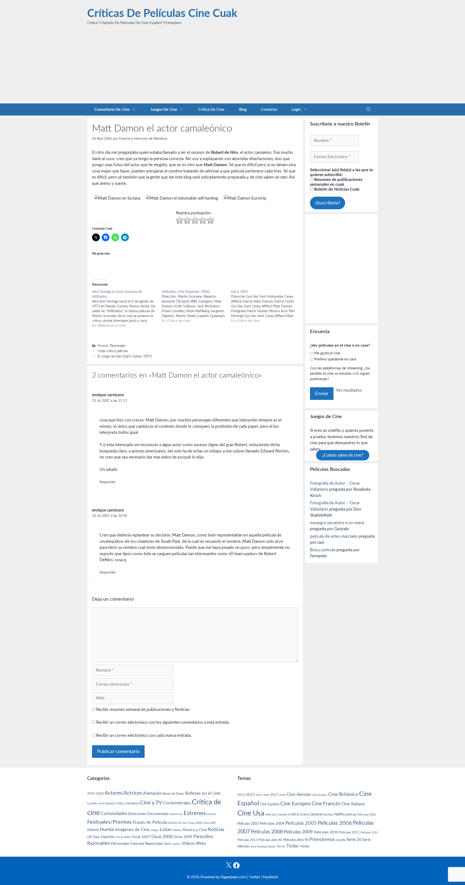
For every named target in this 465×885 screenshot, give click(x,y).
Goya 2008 (195, 822)
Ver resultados (349, 390)
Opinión (108, 837)
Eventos (211, 814)
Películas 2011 (349, 832)
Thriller (292, 846)
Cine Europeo (295, 803)
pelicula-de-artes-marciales (334, 536)
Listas (165, 829)
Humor (103, 346)
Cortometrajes (177, 803)
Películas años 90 (296, 840)
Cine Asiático (319, 795)
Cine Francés (326, 803)
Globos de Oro (177, 822)
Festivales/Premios (109, 822)
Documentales (158, 814)
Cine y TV (151, 802)
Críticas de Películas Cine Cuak (162, 13)
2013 (250, 795)
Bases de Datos (173, 793)
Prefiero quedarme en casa (335, 359)
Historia (93, 830)
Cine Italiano (353, 804)
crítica (293, 814)
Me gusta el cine (327, 353)
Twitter (254, 877)
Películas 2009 (298, 832)
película (351, 814)
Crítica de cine (211, 109)
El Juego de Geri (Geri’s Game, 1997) (125, 356)
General (316, 814)
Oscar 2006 (123, 837)
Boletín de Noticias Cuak (336, 189)
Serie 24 (353, 840)
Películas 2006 (335, 823)
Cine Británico (343, 794)
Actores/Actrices (123, 793)
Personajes (117, 346)
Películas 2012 (369, 832)
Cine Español (106, 803)
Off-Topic (93, 837)
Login (296, 109)
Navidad (328, 814)
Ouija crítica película (113, 351)
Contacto (269, 109)
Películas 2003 (248, 823)
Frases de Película (150, 822)
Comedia (282, 814)
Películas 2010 (326, 832)
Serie (167, 843)
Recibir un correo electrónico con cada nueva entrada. (144, 735)
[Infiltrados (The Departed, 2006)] (196, 306)
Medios (177, 830)
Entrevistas (176, 814)
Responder (108, 482)
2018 (282, 794)
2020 (100, 793)
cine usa (270, 814)
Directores (137, 814)
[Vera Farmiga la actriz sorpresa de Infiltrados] (127, 308)
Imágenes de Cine (132, 829)
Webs (201, 844)
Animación (152, 793)
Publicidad (137, 844)
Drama (304, 814)
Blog (243, 109)
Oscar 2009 (182, 837)
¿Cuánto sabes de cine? (342, 455)
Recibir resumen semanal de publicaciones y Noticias (142, 709)
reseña (340, 840)
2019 (91, 793)
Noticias (216, 829)
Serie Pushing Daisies (263, 846)
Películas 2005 (301, 823)
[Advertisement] (232, 67)
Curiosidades (114, 813)
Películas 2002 (366, 814)
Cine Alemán (299, 794)
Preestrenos (322, 839)
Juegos (155, 830)
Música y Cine (195, 830)
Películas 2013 (247, 839)
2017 (274, 795)
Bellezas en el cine (203, 793)
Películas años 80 (270, 840)
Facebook (270, 877)
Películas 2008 (267, 831)
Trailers (176, 844)
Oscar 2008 (161, 837)
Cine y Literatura (127, 803)
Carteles (92, 803)
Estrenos (195, 813)
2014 (266, 795)
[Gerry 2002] (266, 306)
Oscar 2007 (141, 837)
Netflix (339, 814)
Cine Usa (250, 813)
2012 (241, 795)
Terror (281, 846)
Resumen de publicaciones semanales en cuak (336, 182)
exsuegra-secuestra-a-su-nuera (337, 523)
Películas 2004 (272, 823)
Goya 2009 (209, 823)
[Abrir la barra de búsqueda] (368, 109)
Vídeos (188, 843)
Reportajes (154, 844)
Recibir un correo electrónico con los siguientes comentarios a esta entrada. (163, 722)
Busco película (322, 550)
